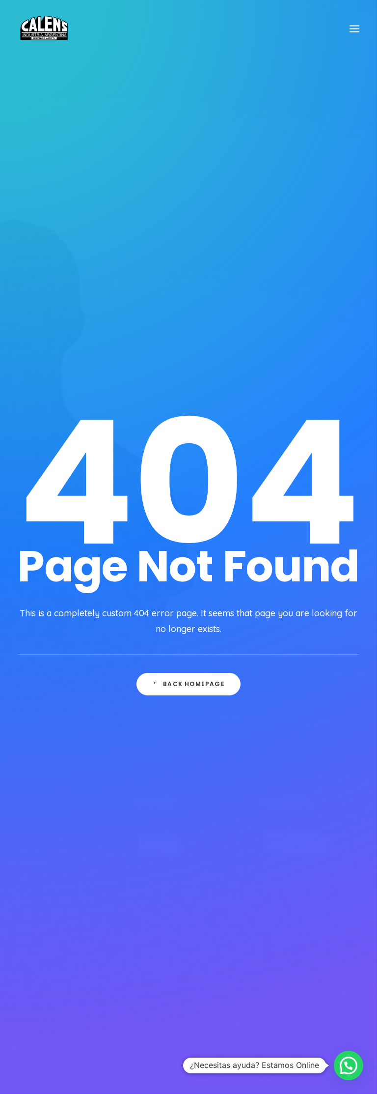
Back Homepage (194, 684)
